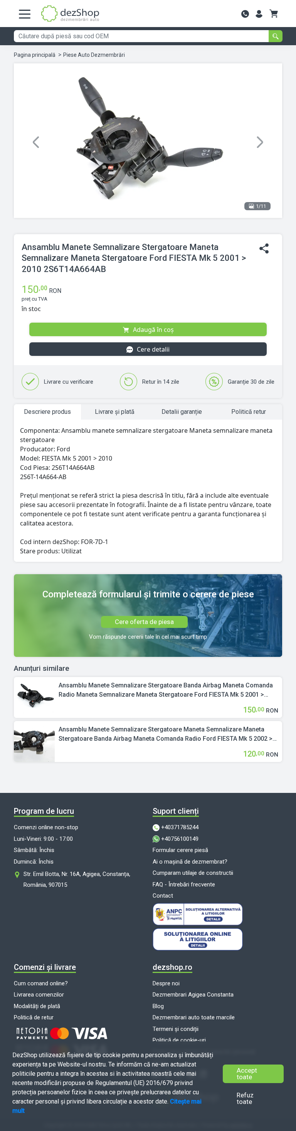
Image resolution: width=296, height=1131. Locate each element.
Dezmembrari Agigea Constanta (193, 994)
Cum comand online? (41, 983)
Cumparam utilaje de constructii (193, 872)
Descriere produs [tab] (47, 411)
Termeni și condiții (175, 1029)
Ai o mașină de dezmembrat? (190, 861)
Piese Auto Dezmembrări (94, 55)
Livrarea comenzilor (39, 994)
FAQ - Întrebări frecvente (184, 884)
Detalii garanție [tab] (181, 411)
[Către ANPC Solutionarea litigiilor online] (217, 914)
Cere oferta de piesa (144, 622)
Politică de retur (34, 1017)
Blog (158, 1006)
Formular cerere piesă (180, 850)
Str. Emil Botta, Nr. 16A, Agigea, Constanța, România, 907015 (77, 879)
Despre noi (166, 983)
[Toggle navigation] (24, 13)
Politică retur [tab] (248, 411)
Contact (163, 895)
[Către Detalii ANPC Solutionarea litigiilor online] (217, 939)
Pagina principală (35, 55)
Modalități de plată (37, 1006)
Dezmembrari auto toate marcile (194, 1017)
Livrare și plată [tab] (115, 411)
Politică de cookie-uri (179, 1040)
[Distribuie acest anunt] (264, 248)
